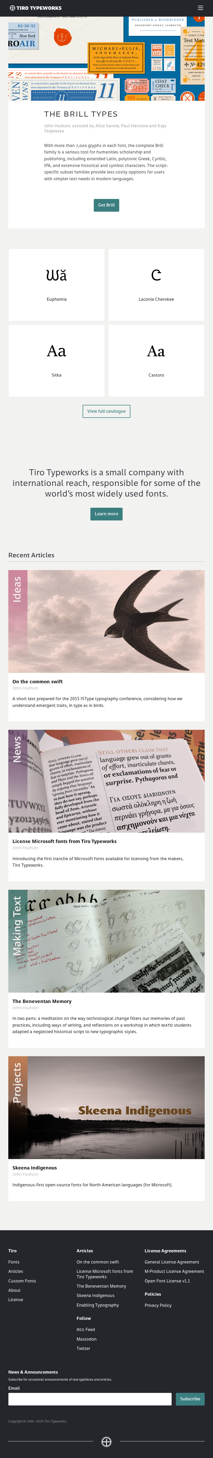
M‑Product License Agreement (174, 1271)
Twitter (83, 1349)
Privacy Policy (158, 1305)
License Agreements (165, 1251)
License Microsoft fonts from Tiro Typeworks (105, 1274)
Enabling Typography (98, 1305)
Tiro (12, 1251)
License (15, 1300)
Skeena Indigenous (96, 1296)
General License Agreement (172, 1262)
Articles (15, 1271)
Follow (84, 1318)
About (14, 1290)
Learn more (106, 514)
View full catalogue (106, 411)
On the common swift (98, 1262)
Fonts (13, 1262)
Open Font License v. (167, 1281)
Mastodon (87, 1339)
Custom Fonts (22, 1281)
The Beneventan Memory (101, 1286)
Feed (86, 1330)
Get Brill (106, 205)
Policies (153, 1294)
